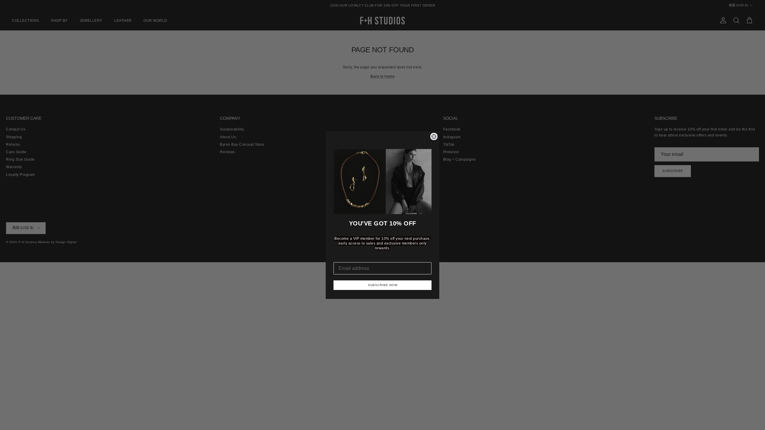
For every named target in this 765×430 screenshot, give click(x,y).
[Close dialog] (434, 136)
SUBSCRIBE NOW (382, 285)
